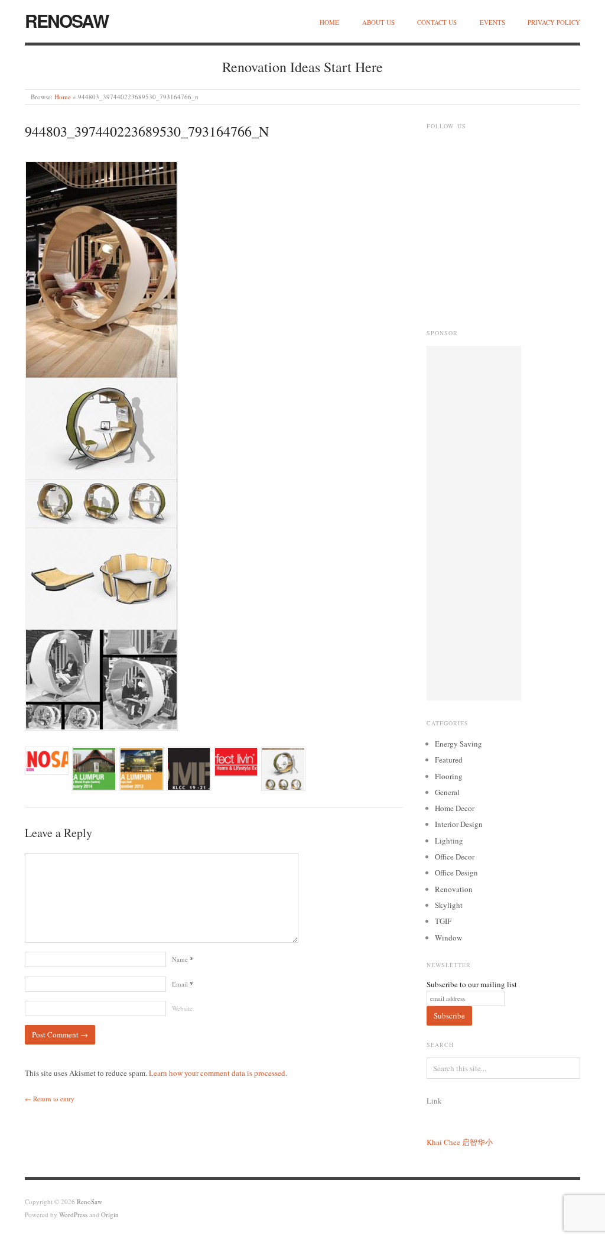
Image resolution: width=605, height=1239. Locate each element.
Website (182, 1008)
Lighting (449, 840)
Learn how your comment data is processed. (218, 1073)
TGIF (443, 921)
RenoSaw (66, 20)
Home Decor (454, 808)
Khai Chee (443, 1142)
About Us (378, 22)
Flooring (449, 776)
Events (492, 22)
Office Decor (454, 856)
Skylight (449, 905)
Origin (110, 1214)
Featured (449, 759)
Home (329, 22)
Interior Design (459, 824)
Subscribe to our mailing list (472, 984)
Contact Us (437, 22)
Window (448, 937)
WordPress (73, 1214)
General (447, 792)
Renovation (454, 889)
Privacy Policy (554, 22)
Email (182, 983)
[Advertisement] (474, 523)
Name (182, 959)
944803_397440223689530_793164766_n (147, 131)
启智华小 (477, 1142)
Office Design (456, 872)
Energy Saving (458, 743)
